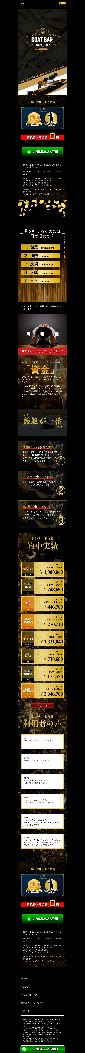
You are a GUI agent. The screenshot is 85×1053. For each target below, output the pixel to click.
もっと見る (42, 706)
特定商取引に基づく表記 (32, 1003)
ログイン (62, 3)
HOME (24, 978)
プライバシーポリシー (31, 995)
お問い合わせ (27, 1011)
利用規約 (25, 987)
